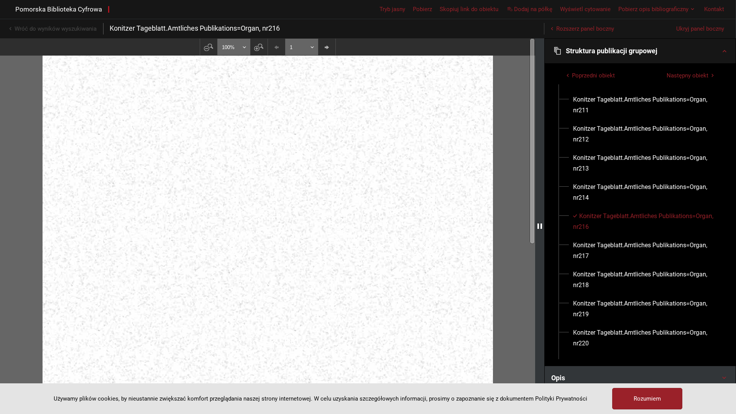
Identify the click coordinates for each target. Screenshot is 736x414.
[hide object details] (539, 226)
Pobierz (422, 9)
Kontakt (714, 9)
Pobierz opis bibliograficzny (653, 9)
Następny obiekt (687, 75)
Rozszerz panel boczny (585, 28)
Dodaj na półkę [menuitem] (533, 9)
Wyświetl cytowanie (585, 9)
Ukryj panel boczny (700, 28)
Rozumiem (647, 398)
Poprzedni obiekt (593, 75)
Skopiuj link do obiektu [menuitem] (469, 9)
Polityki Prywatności (561, 398)
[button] (640, 51)
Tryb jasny (392, 9)
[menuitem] (644, 105)
